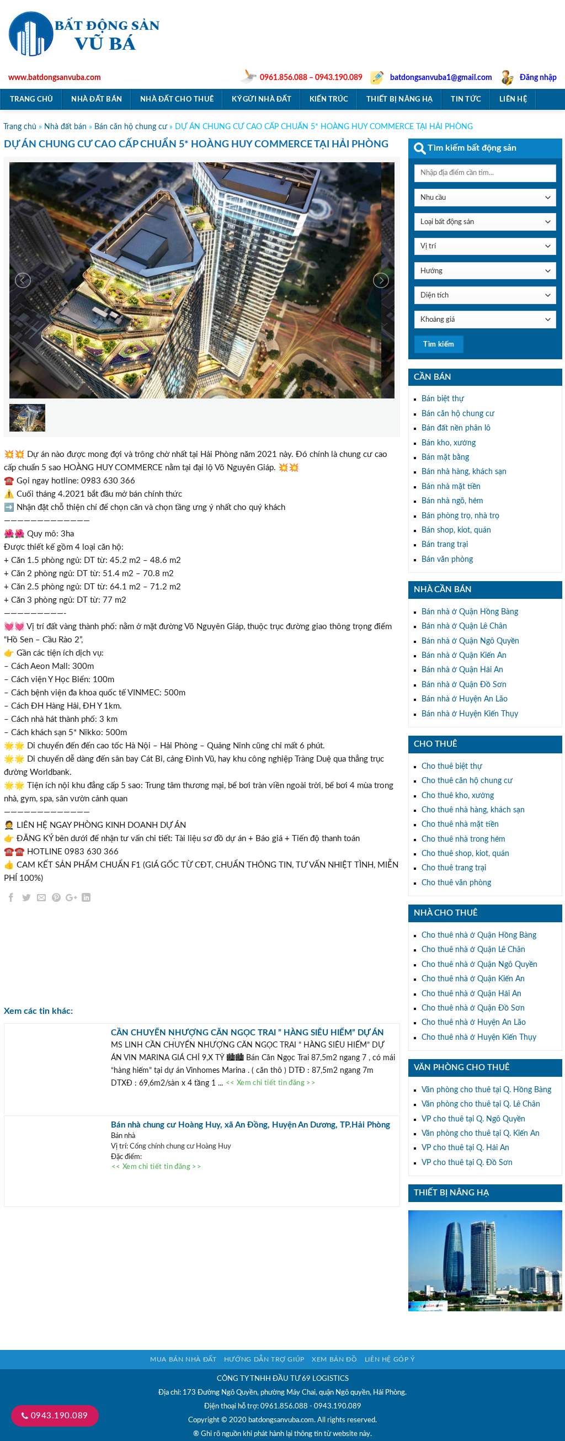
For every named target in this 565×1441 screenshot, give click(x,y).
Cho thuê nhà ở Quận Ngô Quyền (479, 965)
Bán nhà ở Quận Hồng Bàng (470, 612)
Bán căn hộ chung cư (130, 127)
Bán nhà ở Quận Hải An (462, 670)
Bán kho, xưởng (449, 443)
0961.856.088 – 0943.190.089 (311, 78)
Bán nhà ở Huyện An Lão (465, 699)
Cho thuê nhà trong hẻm (463, 839)
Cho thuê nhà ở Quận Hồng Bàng (479, 935)
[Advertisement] (371, 47)
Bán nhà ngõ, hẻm (452, 501)
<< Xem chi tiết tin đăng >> (271, 1083)
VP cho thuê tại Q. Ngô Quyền (473, 1119)
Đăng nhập (538, 78)
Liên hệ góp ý (390, 1359)
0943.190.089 (58, 1416)
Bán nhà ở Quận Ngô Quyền (470, 641)
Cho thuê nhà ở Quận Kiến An (473, 979)
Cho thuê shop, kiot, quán (465, 854)
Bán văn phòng (447, 559)
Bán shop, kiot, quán (456, 530)
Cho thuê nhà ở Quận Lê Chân (473, 950)
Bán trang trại (445, 545)
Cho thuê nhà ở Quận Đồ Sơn (473, 1008)
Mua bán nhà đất (183, 1359)
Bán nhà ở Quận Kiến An (464, 656)
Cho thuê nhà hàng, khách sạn (473, 810)
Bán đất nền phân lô (456, 428)
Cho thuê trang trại (454, 868)
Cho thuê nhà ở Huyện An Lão (474, 1023)
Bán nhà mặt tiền (451, 487)
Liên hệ (513, 99)
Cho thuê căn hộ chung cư (467, 781)
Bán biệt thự (443, 399)
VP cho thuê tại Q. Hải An (465, 1148)
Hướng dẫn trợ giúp (264, 1359)
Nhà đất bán (96, 99)
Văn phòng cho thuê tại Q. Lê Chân (481, 1104)
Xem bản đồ (334, 1359)
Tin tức (466, 99)
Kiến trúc (329, 99)
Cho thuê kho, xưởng (458, 796)
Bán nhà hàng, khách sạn (464, 472)
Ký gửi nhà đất (261, 99)
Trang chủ (31, 99)
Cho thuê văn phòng (456, 883)
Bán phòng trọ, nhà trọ (460, 516)
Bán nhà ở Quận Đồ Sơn (464, 685)
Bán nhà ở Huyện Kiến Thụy (470, 714)
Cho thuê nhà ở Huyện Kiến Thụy (479, 1037)
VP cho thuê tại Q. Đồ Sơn (467, 1163)
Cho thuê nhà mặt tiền (460, 824)
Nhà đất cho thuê (177, 99)
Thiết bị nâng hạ (399, 99)
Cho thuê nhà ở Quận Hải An (471, 994)
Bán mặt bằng (445, 457)
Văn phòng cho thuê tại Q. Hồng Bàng (486, 1090)
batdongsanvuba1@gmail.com (441, 78)
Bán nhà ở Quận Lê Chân (464, 626)
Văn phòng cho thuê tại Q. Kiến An (481, 1133)
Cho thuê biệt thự (452, 766)
